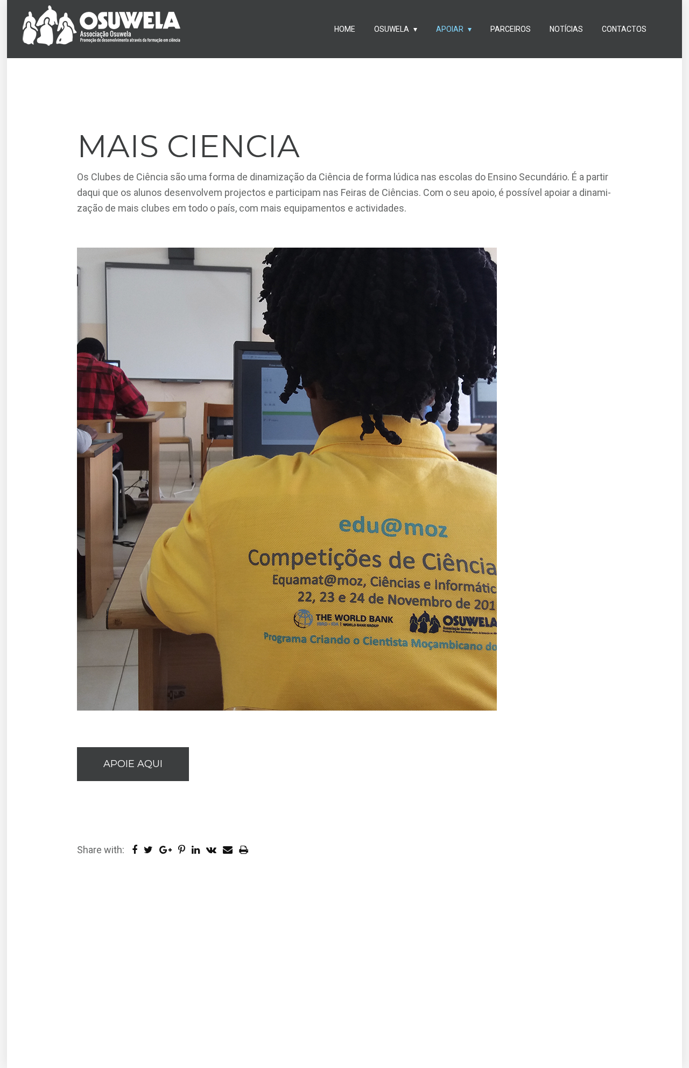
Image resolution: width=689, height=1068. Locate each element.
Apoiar (449, 29)
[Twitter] (150, 849)
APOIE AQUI (133, 764)
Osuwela (391, 29)
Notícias (566, 29)
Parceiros (510, 29)
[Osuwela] (101, 30)
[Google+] (167, 849)
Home (344, 29)
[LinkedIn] (198, 849)
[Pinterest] (183, 849)
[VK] (213, 849)
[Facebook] (137, 849)
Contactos (624, 29)
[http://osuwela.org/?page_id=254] (231, 849)
